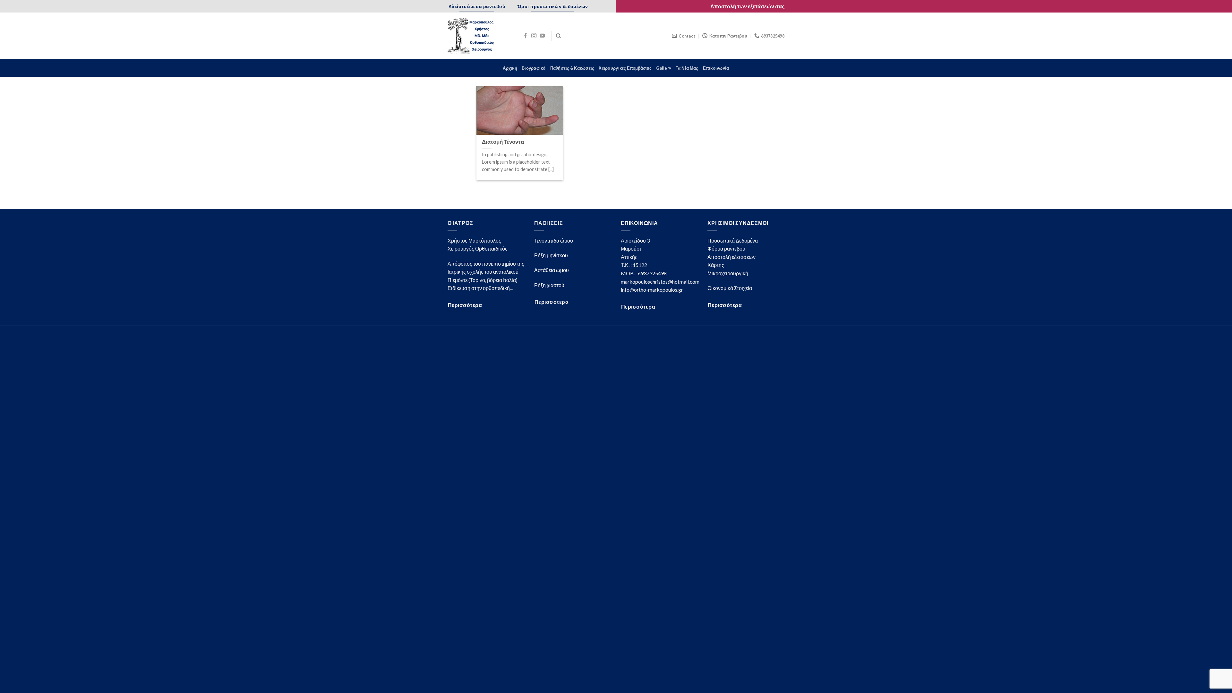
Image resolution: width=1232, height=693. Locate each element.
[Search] (558, 36)
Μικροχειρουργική (727, 273)
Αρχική (510, 68)
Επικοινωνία (716, 68)
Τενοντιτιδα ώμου (553, 240)
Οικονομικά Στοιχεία (729, 288)
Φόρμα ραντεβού (726, 248)
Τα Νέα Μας (687, 68)
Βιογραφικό (534, 68)
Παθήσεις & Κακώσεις (572, 68)
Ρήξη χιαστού (549, 285)
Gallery (663, 68)
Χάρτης (715, 265)
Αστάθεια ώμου (551, 270)
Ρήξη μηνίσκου (551, 255)
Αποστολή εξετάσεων (731, 257)
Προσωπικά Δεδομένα (732, 240)
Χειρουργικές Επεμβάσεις (625, 68)
